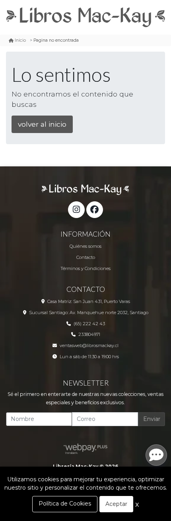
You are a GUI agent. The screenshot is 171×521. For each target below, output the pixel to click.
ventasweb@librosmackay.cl (89, 345)
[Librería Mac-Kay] (85, 17)
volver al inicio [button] (42, 124)
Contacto (85, 257)
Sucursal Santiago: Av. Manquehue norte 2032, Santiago (88, 312)
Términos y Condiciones (85, 268)
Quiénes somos (85, 246)
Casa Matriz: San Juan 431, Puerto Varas (88, 301)
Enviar (151, 419)
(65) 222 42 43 (89, 323)
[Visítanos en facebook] (94, 209)
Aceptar (116, 503)
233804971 (89, 334)
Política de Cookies (65, 503)
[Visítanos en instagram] (76, 209)
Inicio (20, 40)
